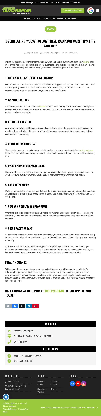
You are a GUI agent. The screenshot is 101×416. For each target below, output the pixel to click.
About (48, 407)
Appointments (57, 407)
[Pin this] (35, 306)
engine (86, 62)
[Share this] (15, 306)
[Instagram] (83, 383)
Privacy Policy (92, 407)
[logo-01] (16, 10)
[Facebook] (72, 383)
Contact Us (82, 407)
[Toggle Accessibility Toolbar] (6, 397)
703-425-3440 (54, 290)
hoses (42, 106)
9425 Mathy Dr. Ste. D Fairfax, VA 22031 (15, 387)
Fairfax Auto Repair (51, 52)
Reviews (74, 407)
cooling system (86, 150)
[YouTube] (78, 383)
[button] (98, 10)
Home (43, 407)
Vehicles (66, 407)
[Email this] (8, 306)
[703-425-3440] (10, 342)
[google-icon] (90, 10)
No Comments (71, 52)
